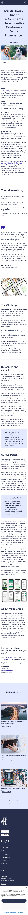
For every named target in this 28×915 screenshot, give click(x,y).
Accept (14, 901)
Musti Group (5, 90)
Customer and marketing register (17, 912)
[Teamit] (3, 2)
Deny (14, 905)
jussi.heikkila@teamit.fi (8, 670)
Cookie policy (6, 912)
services (10, 657)
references (4, 659)
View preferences (14, 909)
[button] (26, 887)
